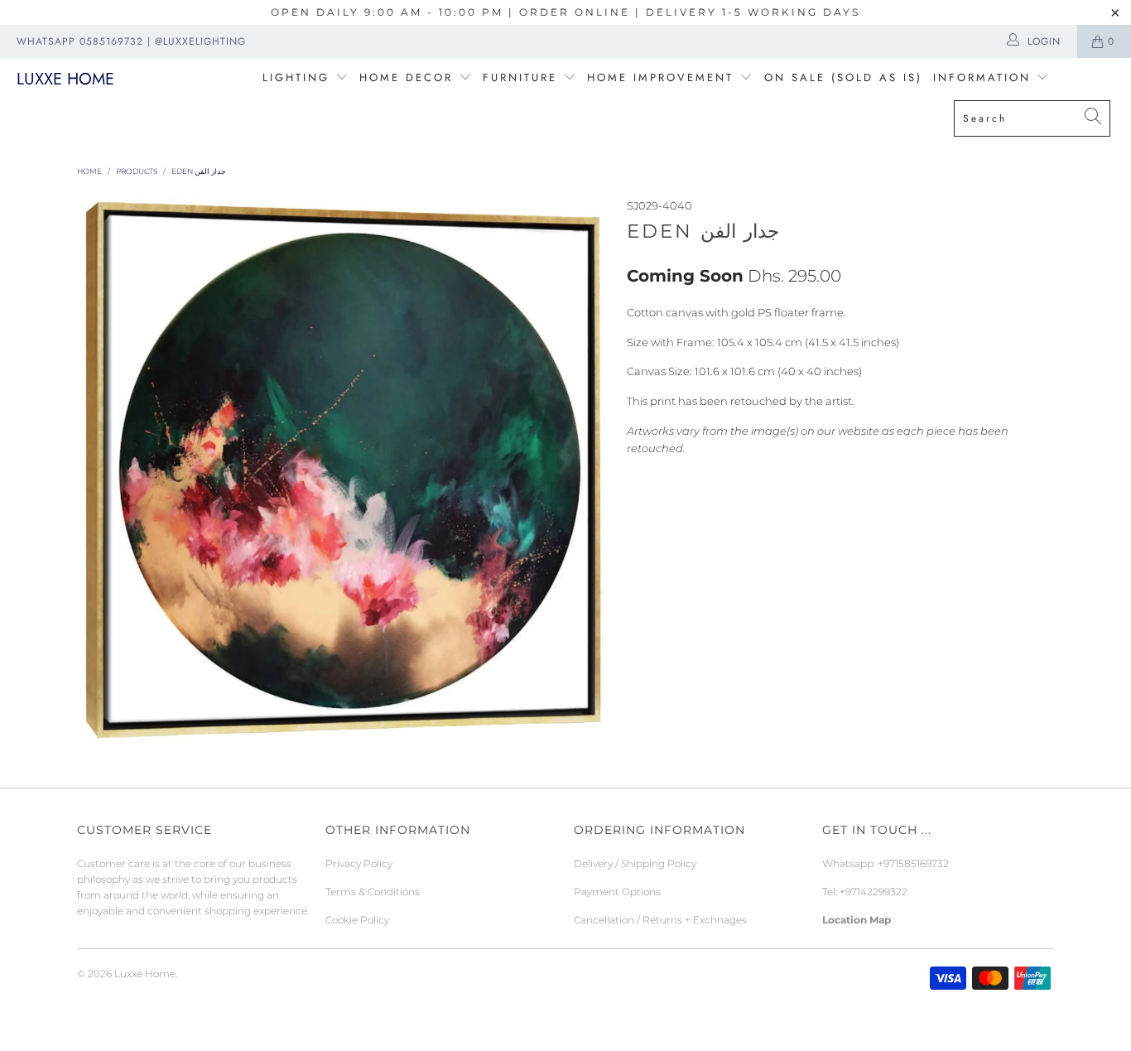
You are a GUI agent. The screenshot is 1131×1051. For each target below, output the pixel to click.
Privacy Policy (358, 863)
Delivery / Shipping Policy (635, 863)
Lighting (298, 77)
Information (982, 77)
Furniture (520, 77)
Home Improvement (663, 77)
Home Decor (406, 77)
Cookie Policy (357, 920)
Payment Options (617, 891)
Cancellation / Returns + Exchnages (660, 920)
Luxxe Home (65, 79)
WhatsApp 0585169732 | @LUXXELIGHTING (131, 41)
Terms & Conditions (372, 891)
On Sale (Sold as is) (843, 77)
